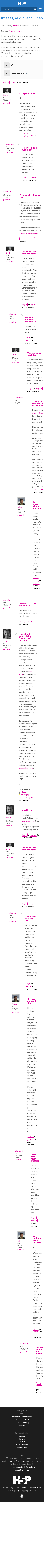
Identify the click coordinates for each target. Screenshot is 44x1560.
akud (5, 641)
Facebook (22, 1436)
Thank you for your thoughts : (29, 848)
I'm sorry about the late (37, 505)
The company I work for (34, 354)
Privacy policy (13, 1490)
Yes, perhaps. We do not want (37, 1239)
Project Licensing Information (22, 1467)
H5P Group (36, 1487)
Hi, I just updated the (31, 1001)
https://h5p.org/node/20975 (31, 233)
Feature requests (16, 31)
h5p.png (24, 792)
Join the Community (17, 1461)
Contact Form (22, 1445)
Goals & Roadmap (22, 1422)
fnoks (5, 95)
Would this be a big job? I (30, 918)
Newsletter (22, 1447)
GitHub (22, 1442)
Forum (22, 1425)
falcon (20, 507)
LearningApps (28, 821)
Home (22, 1413)
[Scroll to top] (22, 1497)
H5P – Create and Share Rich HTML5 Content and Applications (22, 4)
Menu (40, 10)
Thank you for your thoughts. (29, 252)
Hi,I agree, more (27, 93)
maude (6, 600)
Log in (4, 82)
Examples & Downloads (22, 1416)
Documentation (22, 1419)
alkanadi (16, 25)
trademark (24, 1487)
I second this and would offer (27, 604)
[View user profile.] (7, 92)
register (13, 82)
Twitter (22, 1439)
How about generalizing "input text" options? (25, 637)
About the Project (22, 1470)
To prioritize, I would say (29, 148)
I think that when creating (35, 1157)
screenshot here (26, 768)
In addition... (28, 810)
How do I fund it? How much (30, 319)
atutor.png (25, 794)
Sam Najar (19, 397)
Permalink (6, 103)
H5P (22, 1480)
